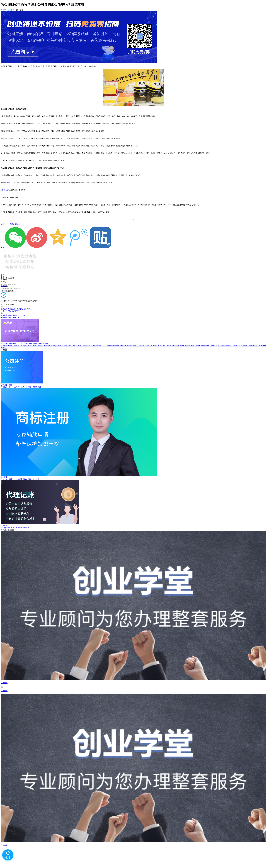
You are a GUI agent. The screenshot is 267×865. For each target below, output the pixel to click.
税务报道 (5, 190)
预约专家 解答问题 (7, 291)
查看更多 (11, 304)
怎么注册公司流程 (13, 224)
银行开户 (8, 183)
